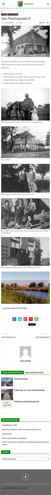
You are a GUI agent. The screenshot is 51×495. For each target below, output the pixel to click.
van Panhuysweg (20, 11)
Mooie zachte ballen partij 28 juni (14, 438)
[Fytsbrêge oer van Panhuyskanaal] (7, 397)
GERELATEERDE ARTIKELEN (12, 372)
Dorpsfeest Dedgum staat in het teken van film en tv (21, 429)
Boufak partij (7, 434)
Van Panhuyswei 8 (43, 337)
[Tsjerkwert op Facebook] (25, 477)
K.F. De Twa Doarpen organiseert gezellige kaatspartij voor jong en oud (25, 443)
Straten (10, 11)
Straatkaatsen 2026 (9, 425)
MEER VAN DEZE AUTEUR (34, 372)
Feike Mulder (9, 23)
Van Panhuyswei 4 (8, 337)
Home (3, 11)
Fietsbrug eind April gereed (26, 401)
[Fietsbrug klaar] (7, 381)
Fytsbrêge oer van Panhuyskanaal (29, 390)
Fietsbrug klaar (21, 379)
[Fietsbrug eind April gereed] (7, 404)
